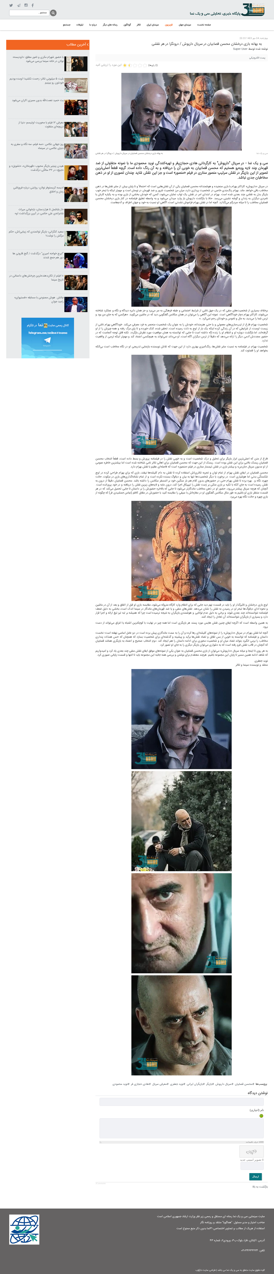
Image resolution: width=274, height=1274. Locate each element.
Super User (240, 49)
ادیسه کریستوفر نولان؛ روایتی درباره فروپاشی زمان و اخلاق (38, 190)
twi (11, 5)
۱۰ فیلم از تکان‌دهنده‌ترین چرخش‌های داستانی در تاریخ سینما (36, 278)
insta (25, 5)
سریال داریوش (223, 1084)
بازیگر (209, 1084)
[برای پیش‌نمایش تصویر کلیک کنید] (181, 111)
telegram (18, 5)
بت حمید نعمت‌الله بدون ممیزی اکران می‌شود (38, 100)
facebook (32, 5)
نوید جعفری (176, 1084)
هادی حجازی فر (140, 1084)
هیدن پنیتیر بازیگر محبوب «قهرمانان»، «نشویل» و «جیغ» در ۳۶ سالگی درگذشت (36, 168)
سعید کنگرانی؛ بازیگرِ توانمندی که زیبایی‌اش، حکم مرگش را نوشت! (36, 234)
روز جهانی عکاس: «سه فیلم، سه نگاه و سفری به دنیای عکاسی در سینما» (37, 146)
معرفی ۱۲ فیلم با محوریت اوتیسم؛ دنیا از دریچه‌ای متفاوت (41, 125)
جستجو (53, 12)
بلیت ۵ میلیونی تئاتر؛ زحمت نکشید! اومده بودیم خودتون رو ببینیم (37, 81)
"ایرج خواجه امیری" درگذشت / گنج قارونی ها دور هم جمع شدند (38, 256)
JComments (100, 1184)
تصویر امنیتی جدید (250, 1159)
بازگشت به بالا (260, 1187)
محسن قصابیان (243, 1084)
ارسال (255, 1176)
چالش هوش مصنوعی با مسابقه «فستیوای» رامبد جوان (39, 300)
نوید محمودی (120, 1084)
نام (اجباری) (257, 1109)
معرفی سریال (159, 1084)
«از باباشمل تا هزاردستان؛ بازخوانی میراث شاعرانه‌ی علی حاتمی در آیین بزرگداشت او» (39, 212)
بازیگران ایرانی (195, 1084)
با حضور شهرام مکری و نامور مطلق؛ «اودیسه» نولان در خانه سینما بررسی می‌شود (38, 59)
